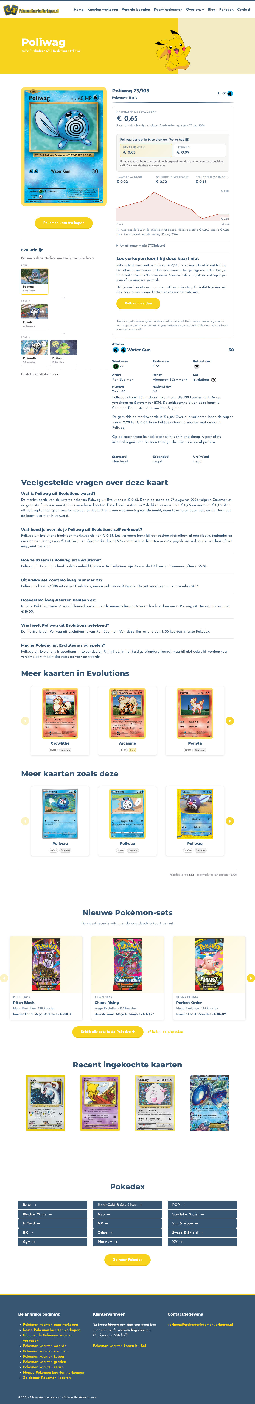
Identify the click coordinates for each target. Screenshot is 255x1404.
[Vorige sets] (4, 978)
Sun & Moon (182, 1223)
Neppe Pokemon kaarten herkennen (53, 1373)
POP (176, 1205)
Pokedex (226, 10)
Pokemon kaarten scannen (45, 1351)
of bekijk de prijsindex (165, 1032)
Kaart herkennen (168, 10)
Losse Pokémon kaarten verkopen (51, 1330)
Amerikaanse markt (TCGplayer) (142, 245)
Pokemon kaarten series (43, 1367)
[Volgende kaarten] (230, 721)
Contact (243, 10)
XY (48, 51)
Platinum (105, 1242)
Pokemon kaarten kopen (63, 223)
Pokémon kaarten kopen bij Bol (119, 1346)
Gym (26, 1242)
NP (100, 1223)
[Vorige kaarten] (25, 721)
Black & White (35, 1214)
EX (25, 1233)
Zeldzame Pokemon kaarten (47, 1378)
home (25, 51)
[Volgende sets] (251, 978)
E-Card (29, 1223)
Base (27, 1205)
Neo (101, 1214)
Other (103, 1233)
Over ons (193, 10)
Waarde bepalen (136, 10)
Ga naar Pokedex (127, 1260)
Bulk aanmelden (138, 303)
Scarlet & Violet (185, 1214)
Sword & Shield (185, 1233)
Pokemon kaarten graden (44, 1362)
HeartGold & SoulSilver (117, 1205)
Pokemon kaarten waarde (44, 1346)
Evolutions (60, 51)
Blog (211, 10)
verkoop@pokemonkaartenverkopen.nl (200, 1325)
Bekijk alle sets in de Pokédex (106, 1032)
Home (79, 10)
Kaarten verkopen (102, 10)
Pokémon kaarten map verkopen (50, 1325)
